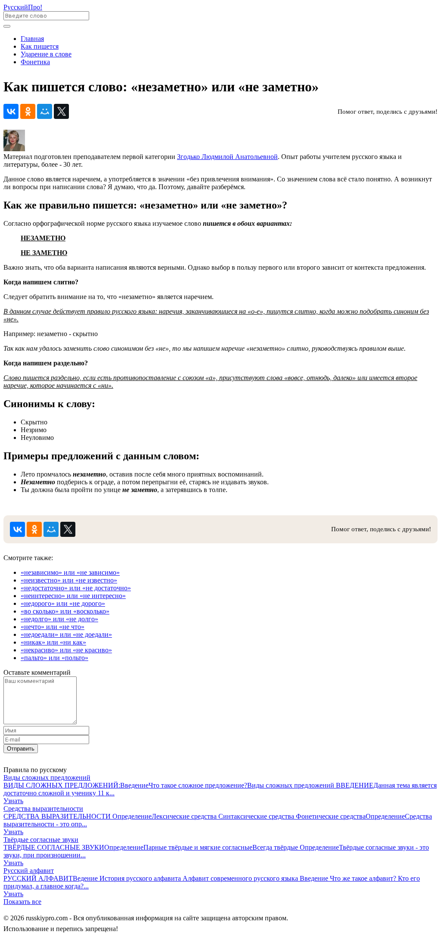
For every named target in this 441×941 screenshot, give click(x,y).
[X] (61, 111)
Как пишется (40, 46)
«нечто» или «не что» (52, 626)
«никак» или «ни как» (53, 642)
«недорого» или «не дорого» (63, 603)
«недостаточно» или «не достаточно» (76, 588)
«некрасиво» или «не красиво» (66, 650)
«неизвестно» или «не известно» (69, 580)
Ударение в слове (46, 54)
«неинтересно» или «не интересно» (73, 595)
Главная (32, 38)
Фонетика (35, 61)
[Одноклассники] (27, 111)
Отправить (20, 748)
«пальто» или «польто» (54, 657)
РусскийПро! (22, 7)
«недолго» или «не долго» (59, 619)
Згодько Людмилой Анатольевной (227, 156)
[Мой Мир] (44, 111)
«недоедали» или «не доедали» (66, 634)
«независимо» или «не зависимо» (70, 572)
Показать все (22, 901)
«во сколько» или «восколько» (65, 611)
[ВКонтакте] (11, 111)
